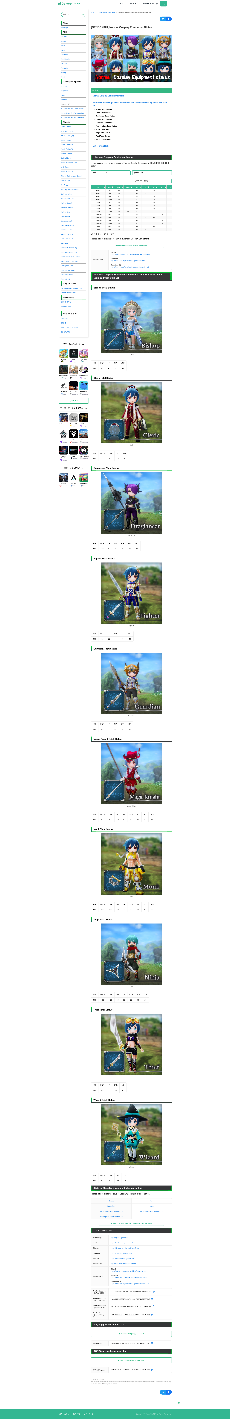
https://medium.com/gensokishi (122, 1258)
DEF (137, 187)
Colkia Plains (66, 158)
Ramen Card (66, 306)
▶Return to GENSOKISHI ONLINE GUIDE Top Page (131, 1223)
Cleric (63, 50)
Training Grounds (67, 131)
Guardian (64, 55)
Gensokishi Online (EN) (107, 12)
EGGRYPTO (66, 332)
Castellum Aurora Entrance (71, 257)
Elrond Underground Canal (71, 176)
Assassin (64, 68)
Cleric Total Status (103, 113)
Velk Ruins (65, 167)
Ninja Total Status (103, 133)
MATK (128, 187)
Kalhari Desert (66, 203)
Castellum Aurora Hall (69, 261)
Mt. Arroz (64, 185)
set (98, 187)
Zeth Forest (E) (67, 234)
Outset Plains (66, 127)
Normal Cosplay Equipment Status (108, 96)
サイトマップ (89, 1414)
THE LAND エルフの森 (69, 327)
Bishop (63, 72)
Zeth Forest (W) (67, 239)
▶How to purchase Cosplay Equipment (131, 245)
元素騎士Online (83, 377)
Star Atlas (74, 485)
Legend (152, 1206)
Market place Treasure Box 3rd (111, 1217)
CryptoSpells (74, 377)
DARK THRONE (63, 377)
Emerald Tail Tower (68, 270)
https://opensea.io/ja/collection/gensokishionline (129, 261)
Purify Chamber (67, 145)
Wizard (63, 41)
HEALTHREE (63, 393)
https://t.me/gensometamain (121, 1253)
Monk (63, 77)
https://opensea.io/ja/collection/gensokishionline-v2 (130, 267)
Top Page (64, 28)
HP (145, 187)
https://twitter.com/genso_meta (122, 1243)
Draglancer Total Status (105, 116)
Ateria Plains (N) (67, 149)
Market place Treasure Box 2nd (152, 1211)
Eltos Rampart (66, 154)
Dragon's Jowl (66, 221)
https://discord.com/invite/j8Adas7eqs (125, 1248)
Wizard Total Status (103, 139)
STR (162, 187)
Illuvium (84, 441)
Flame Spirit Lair (67, 198)
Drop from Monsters (68, 293)
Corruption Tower (67, 266)
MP (154, 187)
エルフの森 (84, 360)
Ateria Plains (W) (67, 136)
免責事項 (76, 1414)
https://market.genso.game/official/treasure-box (128, 1271)
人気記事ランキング (150, 4)
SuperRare (111, 1206)
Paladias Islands (67, 275)
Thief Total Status (103, 136)
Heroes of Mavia (84, 457)
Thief (63, 46)
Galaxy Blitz (73, 425)
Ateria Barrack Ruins (69, 162)
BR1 (74, 457)
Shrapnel (64, 485)
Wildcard (84, 425)
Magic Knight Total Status (106, 126)
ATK (118, 187)
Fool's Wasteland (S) (69, 252)
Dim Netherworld (67, 225)
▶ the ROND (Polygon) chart (131, 1360)
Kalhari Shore (66, 212)
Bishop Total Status (104, 109)
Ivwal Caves (65, 180)
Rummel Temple (67, 207)
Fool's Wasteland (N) (69, 248)
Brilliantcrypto (64, 423)
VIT (171, 187)
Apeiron (64, 441)
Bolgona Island (66, 194)
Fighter (63, 37)
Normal (111, 1201)
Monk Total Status (103, 129)
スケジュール (133, 4)
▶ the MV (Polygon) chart (131, 1334)
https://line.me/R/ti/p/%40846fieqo (123, 1264)
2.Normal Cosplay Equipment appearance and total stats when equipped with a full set (130, 104)
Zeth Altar (64, 243)
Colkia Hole (65, 216)
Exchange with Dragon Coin (71, 288)
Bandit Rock (65, 279)
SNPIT (63, 323)
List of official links (101, 146)
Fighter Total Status (104, 119)
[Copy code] (154, 1292)
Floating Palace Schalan (70, 189)
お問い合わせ (64, 1414)
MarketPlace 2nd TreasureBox (72, 113)
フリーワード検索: (140, 181)
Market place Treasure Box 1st (111, 1211)
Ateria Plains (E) (67, 140)
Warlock (64, 64)
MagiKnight (65, 59)
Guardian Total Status (104, 123)
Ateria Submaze (67, 171)
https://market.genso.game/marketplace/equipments (130, 254)
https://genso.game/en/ (119, 1238)
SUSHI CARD (66, 302)
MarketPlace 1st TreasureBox (72, 109)
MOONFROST (84, 485)
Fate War (64, 319)
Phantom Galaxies (64, 458)
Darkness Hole (66, 230)
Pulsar (75, 441)
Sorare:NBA (74, 393)
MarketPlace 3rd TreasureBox (72, 118)
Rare (151, 1201)
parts (109, 187)
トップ (120, 4)
